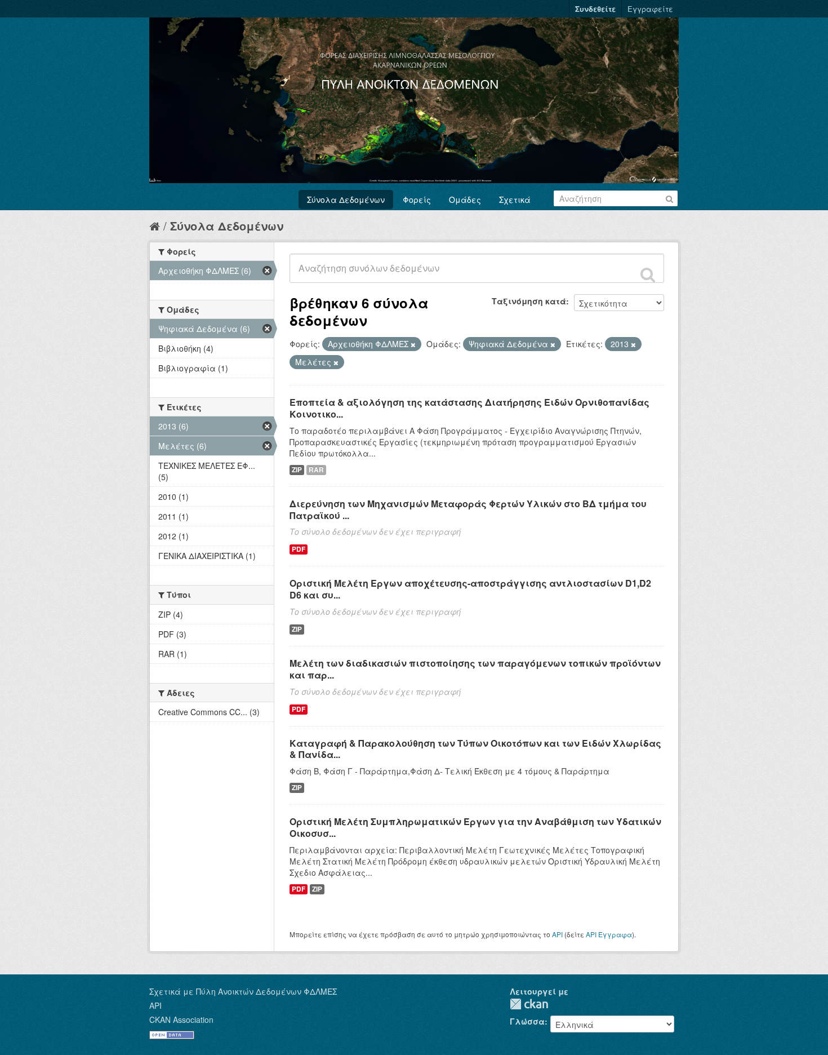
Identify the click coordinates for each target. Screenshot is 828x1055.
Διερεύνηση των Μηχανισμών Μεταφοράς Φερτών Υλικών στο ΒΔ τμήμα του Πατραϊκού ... (468, 509)
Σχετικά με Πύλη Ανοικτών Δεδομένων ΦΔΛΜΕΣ (243, 991)
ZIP (297, 470)
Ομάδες (465, 199)
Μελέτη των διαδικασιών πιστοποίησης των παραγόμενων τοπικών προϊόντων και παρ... (475, 669)
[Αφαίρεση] (413, 344)
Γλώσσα (527, 1021)
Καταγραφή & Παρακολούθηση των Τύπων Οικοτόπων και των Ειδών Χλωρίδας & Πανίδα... (475, 749)
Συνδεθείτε (595, 8)
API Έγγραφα (609, 934)
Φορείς (417, 199)
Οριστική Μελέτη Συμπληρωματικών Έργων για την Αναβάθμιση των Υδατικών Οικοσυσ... (475, 827)
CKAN (529, 1004)
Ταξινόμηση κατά (529, 301)
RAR (316, 470)
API (557, 934)
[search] (648, 274)
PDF (298, 549)
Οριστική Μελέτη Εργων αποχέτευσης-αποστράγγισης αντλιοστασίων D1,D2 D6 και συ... (470, 589)
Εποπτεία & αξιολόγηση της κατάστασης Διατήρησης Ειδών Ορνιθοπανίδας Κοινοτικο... (469, 408)
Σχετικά (515, 199)
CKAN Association (181, 1019)
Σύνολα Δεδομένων (346, 199)
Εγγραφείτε (650, 8)
